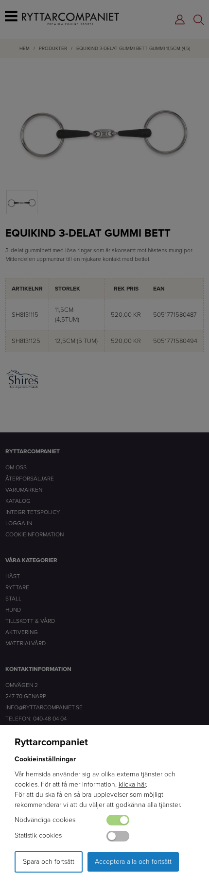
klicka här (132, 784)
